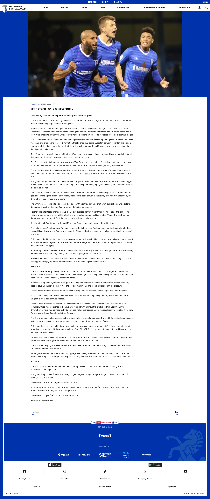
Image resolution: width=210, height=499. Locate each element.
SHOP (105, 2)
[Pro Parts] (147, 455)
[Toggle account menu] (199, 7)
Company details (145, 479)
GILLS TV (117, 2)
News (46, 7)
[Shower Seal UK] (105, 455)
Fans (102, 7)
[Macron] (63, 455)
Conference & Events (154, 7)
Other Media (200, 493)
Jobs (185, 479)
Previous (35, 412)
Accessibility (105, 479)
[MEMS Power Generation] (105, 436)
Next (176, 412)
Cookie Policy (105, 487)
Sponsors (172, 487)
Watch (64, 7)
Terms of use (64, 479)
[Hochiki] (84, 455)
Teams (84, 7)
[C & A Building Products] (126, 455)
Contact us (37, 487)
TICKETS (92, 2)
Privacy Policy (24, 479)
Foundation (184, 7)
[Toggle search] (206, 7)
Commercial (123, 7)
